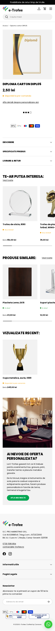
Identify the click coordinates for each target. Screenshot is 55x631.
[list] (27, 54)
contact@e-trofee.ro (13, 546)
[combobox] (27, 17)
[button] (45, 9)
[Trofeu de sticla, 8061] (20, 203)
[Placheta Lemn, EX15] (20, 281)
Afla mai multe (18, 498)
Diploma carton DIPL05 (18, 26)
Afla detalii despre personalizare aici (21, 102)
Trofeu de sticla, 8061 (14, 224)
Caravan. (38, 624)
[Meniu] (51, 9)
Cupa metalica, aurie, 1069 (17, 378)
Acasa (5, 26)
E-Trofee (22, 624)
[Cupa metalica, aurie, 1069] (20, 357)
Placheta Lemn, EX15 (13, 302)
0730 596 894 (9, 543)
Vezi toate (8, 180)
